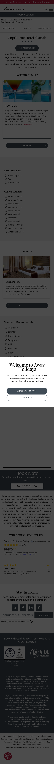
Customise (27, 397)
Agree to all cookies (27, 390)
